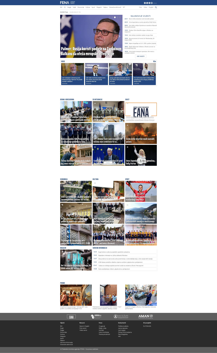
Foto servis (83, 328)
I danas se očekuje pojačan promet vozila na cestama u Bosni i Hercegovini (118, 265)
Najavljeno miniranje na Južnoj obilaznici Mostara (110, 255)
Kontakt (101, 330)
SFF (124, 7)
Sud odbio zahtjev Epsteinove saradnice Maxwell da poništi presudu (141, 26)
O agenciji (102, 326)
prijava (155, 3)
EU (65, 7)
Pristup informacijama (125, 332)
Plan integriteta (123, 334)
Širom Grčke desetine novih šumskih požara (139, 19)
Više (154, 61)
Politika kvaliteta (123, 326)
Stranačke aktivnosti (115, 7)
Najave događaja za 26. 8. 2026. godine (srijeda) (140, 43)
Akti (119, 336)
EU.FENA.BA (147, 326)
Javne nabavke (122, 328)
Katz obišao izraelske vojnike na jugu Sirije (139, 35)
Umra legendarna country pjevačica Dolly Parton (140, 22)
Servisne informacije (66, 342)
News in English (84, 326)
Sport (93, 7)
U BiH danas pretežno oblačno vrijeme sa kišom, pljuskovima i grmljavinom (118, 262)
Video (145, 7)
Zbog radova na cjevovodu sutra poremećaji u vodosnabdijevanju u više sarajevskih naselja (123, 259)
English (151, 7)
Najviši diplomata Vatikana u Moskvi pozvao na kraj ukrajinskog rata (140, 47)
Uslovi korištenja (104, 332)
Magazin (99, 7)
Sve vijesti (140, 56)
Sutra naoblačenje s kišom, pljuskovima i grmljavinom (112, 269)
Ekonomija (81, 7)
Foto (140, 7)
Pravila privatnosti (104, 334)
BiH (61, 7)
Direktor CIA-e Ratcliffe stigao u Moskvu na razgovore (139, 31)
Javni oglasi (121, 330)
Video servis (83, 330)
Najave (105, 7)
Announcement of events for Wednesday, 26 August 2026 (139, 39)
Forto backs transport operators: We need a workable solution (139, 52)
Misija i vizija (102, 328)
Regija (69, 7)
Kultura (88, 7)
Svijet (74, 7)
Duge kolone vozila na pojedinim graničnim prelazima (112, 252)
